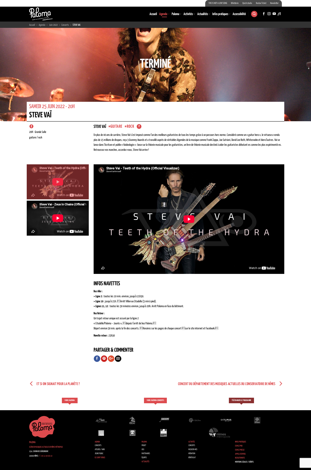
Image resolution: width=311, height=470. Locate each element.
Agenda (163, 14)
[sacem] (163, 420)
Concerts (98, 445)
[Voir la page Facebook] (139, 126)
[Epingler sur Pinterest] (104, 358)
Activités (188, 14)
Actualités (202, 14)
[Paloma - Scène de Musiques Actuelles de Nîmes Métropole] (40, 14)
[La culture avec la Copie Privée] (194, 420)
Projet (144, 445)
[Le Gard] (101, 433)
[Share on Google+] (111, 358)
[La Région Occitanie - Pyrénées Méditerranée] (257, 420)
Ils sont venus (100, 458)
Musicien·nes (192, 449)
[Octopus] (225, 420)
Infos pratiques (220, 14)
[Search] (254, 14)
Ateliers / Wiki (100, 449)
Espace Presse (239, 450)
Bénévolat (192, 458)
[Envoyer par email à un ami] (118, 358)
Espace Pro (238, 446)
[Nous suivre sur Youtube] (274, 14)
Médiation (191, 453)
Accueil (153, 14)
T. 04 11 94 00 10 (46, 456)
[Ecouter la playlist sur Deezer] (279, 14)
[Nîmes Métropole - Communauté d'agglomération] (219, 433)
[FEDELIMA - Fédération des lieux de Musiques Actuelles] (132, 420)
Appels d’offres (240, 454)
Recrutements (240, 458)
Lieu (143, 449)
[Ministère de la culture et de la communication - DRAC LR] (163, 433)
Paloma (175, 14)
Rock (130, 126)
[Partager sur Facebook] (97, 358)
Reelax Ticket (261, 3)
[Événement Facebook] (31, 126)
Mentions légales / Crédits (244, 462)
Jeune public (99, 453)
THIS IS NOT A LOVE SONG (217, 3)
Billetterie (235, 3)
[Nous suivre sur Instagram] (269, 14)
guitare (116, 126)
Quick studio (247, 3)
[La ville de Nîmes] (132, 433)
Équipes (144, 458)
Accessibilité (239, 14)
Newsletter (274, 3)
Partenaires (146, 453)
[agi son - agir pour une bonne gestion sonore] (101, 420)
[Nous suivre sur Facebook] (263, 14)
